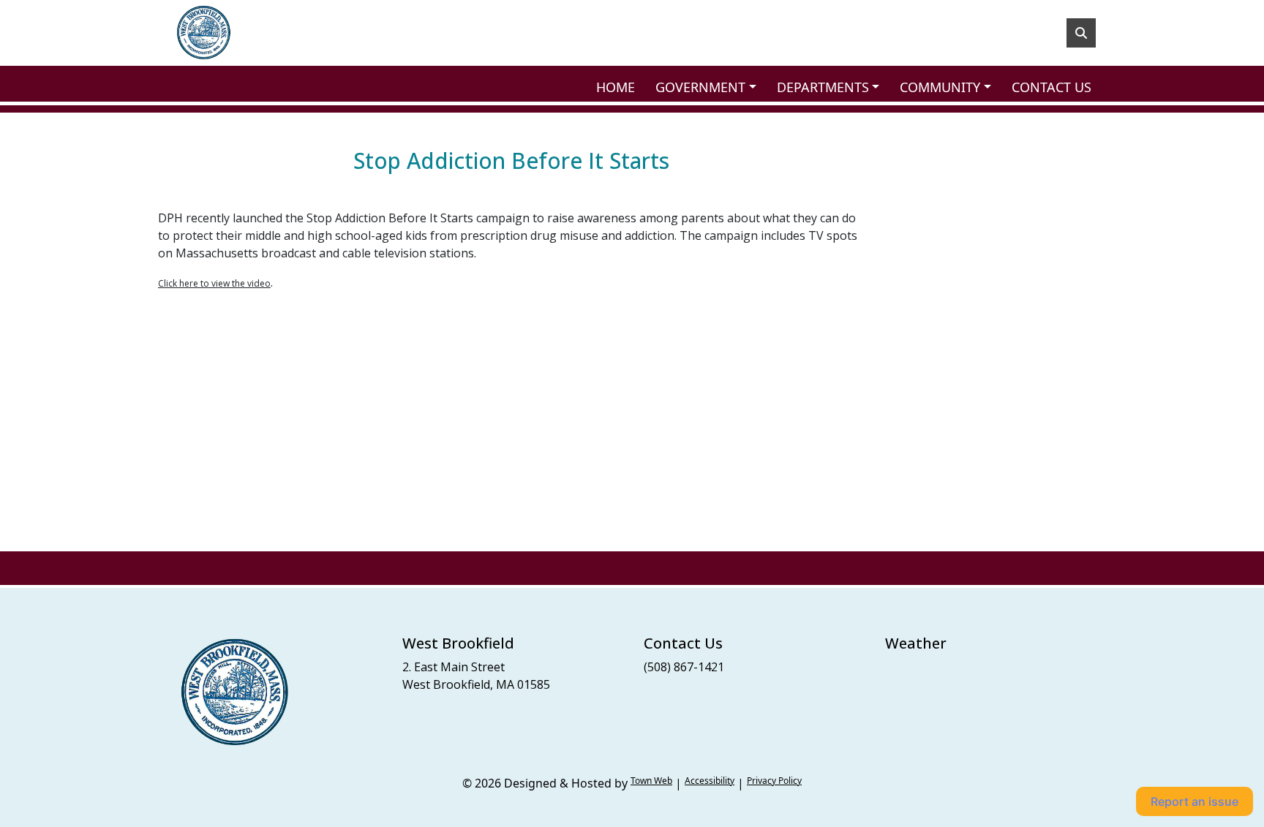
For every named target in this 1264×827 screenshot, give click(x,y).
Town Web (651, 780)
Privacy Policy (774, 780)
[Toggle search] (1081, 33)
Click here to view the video (214, 283)
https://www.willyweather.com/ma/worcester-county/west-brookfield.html (958, 696)
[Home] (203, 33)
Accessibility (709, 780)
